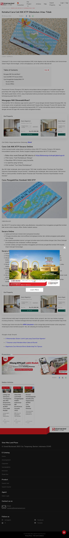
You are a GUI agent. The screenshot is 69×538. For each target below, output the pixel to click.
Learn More (34, 290)
